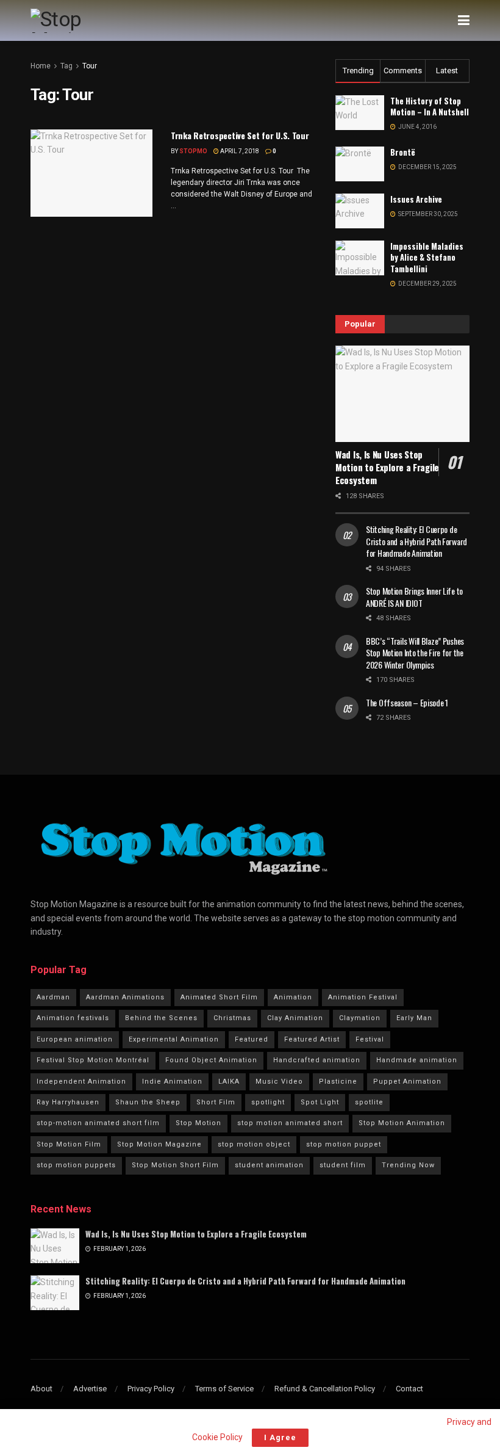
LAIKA (229, 1081)
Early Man (414, 1018)
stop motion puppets (76, 1165)
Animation (293, 997)
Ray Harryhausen (68, 1102)
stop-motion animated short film (98, 1123)
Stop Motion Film (69, 1144)
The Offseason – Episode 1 (407, 702)
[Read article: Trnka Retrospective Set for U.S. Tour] (91, 173)
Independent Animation (81, 1081)
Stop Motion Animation (402, 1123)
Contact (409, 1388)
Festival (369, 1039)
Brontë (402, 152)
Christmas (232, 1018)
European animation (75, 1039)
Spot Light (320, 1102)
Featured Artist (312, 1039)
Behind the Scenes (161, 1018)
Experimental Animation (174, 1039)
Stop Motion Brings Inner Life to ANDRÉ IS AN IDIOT (414, 596)
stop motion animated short (290, 1123)
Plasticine (338, 1081)
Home (40, 66)
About (41, 1388)
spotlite (369, 1102)
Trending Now (408, 1165)
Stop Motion (198, 1123)
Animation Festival (363, 997)
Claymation (359, 1018)
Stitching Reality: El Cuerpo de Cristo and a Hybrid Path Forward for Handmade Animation (416, 541)
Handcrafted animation (316, 1060)
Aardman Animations (125, 997)
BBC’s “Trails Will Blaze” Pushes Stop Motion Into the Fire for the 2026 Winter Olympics (415, 652)
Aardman (53, 997)
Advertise (90, 1388)
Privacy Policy (150, 1388)
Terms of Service (224, 1388)
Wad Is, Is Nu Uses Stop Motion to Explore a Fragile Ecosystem (387, 467)
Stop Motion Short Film (175, 1165)
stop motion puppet (343, 1144)
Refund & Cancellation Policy (324, 1388)
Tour (89, 66)
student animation (269, 1165)
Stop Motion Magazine (159, 1144)
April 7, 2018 (239, 151)
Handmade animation (416, 1060)
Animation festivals (73, 1018)
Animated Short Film (219, 997)
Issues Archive (416, 199)
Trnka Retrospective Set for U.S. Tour (240, 135)
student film (343, 1165)
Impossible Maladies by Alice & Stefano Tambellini (426, 257)
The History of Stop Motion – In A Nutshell (429, 106)
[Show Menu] (464, 20)
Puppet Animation (407, 1081)
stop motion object (254, 1144)
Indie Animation (172, 1081)
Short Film (215, 1102)
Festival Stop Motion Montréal (93, 1060)
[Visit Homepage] (81, 21)
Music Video (279, 1081)
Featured (251, 1039)
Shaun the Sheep (147, 1102)
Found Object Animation (211, 1060)
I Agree (280, 1437)
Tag (66, 66)
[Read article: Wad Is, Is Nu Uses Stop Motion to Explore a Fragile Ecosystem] (402, 393)
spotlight (268, 1102)
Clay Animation (295, 1018)
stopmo (193, 151)
